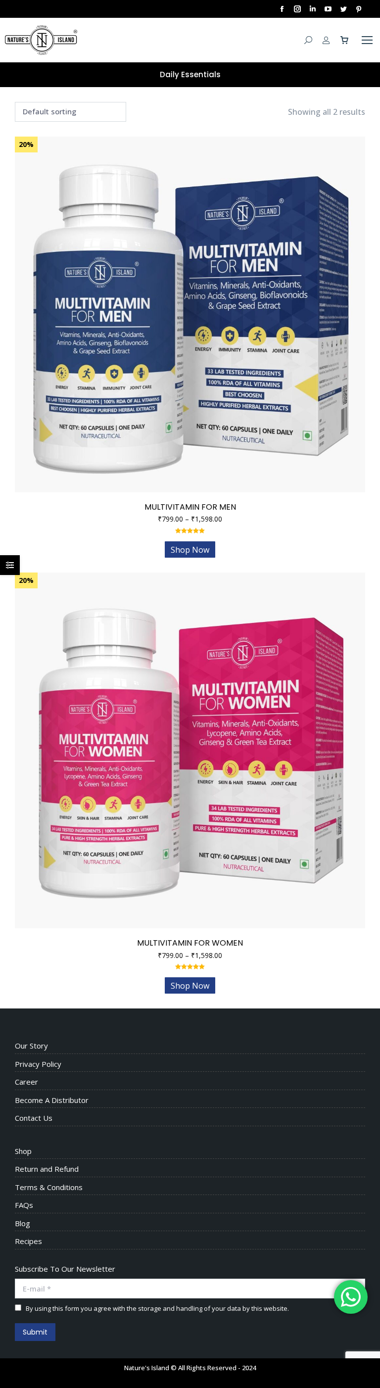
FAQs (24, 1205)
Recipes (28, 1241)
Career (26, 1082)
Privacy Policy (38, 1064)
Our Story (31, 1046)
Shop (23, 1151)
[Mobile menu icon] (367, 40)
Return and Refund (47, 1169)
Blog (22, 1223)
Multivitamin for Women (190, 943)
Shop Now (190, 549)
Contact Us (33, 1118)
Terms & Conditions (49, 1187)
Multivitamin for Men (190, 507)
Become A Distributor (52, 1100)
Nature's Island (146, 1367)
